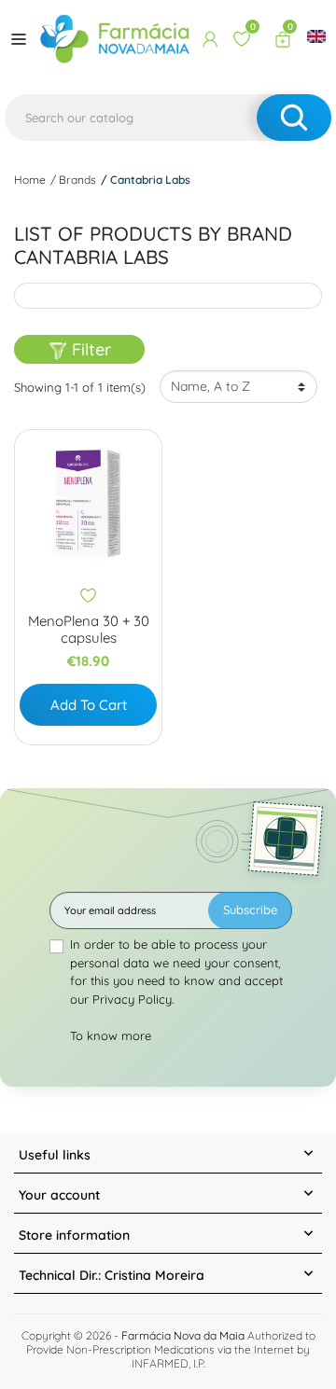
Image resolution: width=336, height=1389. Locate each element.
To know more (110, 1035)
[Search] (294, 117)
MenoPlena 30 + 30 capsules (88, 629)
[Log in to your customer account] (210, 39)
